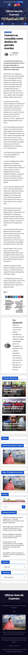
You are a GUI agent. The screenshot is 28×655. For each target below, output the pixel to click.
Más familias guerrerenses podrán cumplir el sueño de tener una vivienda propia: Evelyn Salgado (13, 528)
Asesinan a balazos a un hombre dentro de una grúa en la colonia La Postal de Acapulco (14, 633)
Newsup (23, 605)
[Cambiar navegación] (13, 24)
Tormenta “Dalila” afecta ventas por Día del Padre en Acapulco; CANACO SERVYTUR (14, 650)
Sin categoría (8, 32)
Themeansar (14, 607)
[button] (22, 24)
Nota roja (11, 645)
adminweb (15, 53)
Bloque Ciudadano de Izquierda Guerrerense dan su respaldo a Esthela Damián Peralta (12, 535)
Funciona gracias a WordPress (9, 605)
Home (14, 611)
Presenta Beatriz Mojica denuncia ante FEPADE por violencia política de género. (9, 305)
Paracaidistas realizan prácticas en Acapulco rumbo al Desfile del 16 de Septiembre (14, 554)
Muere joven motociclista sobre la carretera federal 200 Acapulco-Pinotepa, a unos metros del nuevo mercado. (14, 640)
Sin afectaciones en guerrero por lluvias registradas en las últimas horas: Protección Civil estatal (19, 306)
